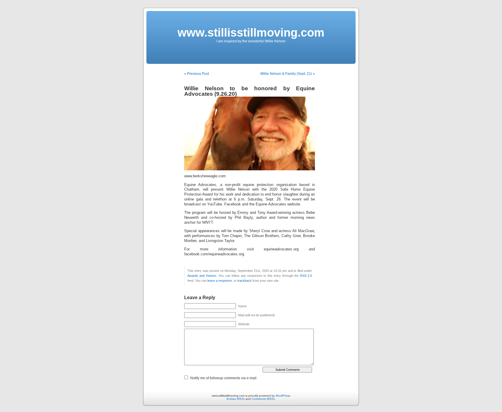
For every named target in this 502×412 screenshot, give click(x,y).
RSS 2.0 (306, 275)
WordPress (283, 395)
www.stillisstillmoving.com (251, 32)
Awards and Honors (201, 275)
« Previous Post (196, 74)
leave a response (219, 280)
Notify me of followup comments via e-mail (223, 378)
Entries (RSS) (236, 398)
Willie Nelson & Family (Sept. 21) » (287, 74)
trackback (244, 280)
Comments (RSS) (263, 398)
